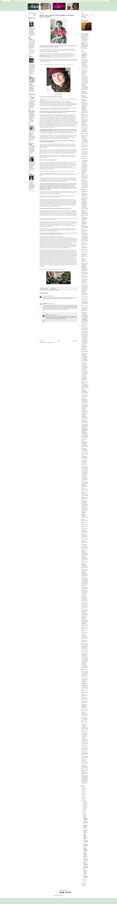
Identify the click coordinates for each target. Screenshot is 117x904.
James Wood (84, 337)
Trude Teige (84, 748)
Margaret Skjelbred (85, 495)
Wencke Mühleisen (85, 767)
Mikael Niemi (84, 534)
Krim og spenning (85, 437)
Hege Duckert (84, 279)
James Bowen (84, 333)
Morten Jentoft (84, 553)
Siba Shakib (84, 666)
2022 (83, 793)
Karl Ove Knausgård (84, 414)
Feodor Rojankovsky (84, 221)
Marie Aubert (84, 503)
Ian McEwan (84, 309)
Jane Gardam (84, 342)
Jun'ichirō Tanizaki (85, 392)
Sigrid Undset (84, 672)
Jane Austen (84, 341)
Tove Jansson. (84, 740)
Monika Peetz (84, 550)
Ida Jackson (84, 312)
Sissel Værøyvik (84, 678)
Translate (85, 17)
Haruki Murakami (85, 277)
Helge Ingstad (84, 288)
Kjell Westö (84, 428)
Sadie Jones (84, 654)
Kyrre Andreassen (85, 450)
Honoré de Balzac (85, 305)
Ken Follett (83, 421)
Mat (82, 519)
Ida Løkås (83, 313)
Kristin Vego (84, 445)
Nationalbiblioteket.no (43, 55)
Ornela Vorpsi (84, 588)
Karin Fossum (84, 411)
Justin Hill (83, 398)
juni (83, 811)
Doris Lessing (84, 175)
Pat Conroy (84, 592)
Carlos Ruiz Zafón (85, 146)
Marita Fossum (84, 508)
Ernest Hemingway (85, 208)
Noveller (83, 573)
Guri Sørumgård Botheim (84, 254)
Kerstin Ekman (84, 424)
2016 (83, 801)
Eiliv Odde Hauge (85, 187)
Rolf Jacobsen (84, 643)
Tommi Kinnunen (85, 722)
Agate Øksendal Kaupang (84, 55)
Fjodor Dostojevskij (85, 227)
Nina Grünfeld (84, 569)
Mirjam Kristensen (85, 542)
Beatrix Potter (84, 103)
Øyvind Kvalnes (84, 780)
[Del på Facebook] (53, 288)
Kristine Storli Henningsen (84, 449)
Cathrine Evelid (84, 151)
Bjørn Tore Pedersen (83, 123)
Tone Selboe (84, 724)
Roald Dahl (84, 640)
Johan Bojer (84, 366)
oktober (84, 805)
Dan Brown (84, 168)
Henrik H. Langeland (84, 292)
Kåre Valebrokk (84, 452)
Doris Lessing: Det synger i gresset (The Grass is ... (85, 845)
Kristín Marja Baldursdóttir (84, 442)
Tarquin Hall (84, 701)
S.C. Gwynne (84, 652)
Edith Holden (84, 182)
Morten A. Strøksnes (83, 552)
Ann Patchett (84, 79)
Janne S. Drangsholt (84, 345)
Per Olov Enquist (85, 600)
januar (84, 880)
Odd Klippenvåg (84, 575)
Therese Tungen (84, 707)
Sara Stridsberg (84, 659)
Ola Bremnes (84, 579)
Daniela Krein (84, 170)
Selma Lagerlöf (84, 661)
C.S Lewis (83, 139)
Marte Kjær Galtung (84, 512)
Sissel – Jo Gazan (85, 676)
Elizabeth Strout (84, 197)
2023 (83, 791)
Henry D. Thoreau (85, 294)
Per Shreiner (84, 604)
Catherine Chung (85, 149)
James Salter (84, 336)
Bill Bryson (83, 109)
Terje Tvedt (84, 704)
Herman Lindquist (85, 296)
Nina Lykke (84, 570)
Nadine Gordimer (85, 559)
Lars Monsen (84, 456)
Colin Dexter (84, 161)
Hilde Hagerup (84, 302)
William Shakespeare (84, 772)
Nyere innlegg (42, 340)
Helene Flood (84, 285)
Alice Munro (84, 69)
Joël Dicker (84, 365)
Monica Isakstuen (85, 548)
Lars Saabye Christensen (84, 461)
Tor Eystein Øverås (85, 728)
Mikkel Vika (84, 535)
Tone (43, 303)
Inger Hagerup (84, 317)
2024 (83, 790)
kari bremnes (84, 404)
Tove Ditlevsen (84, 739)
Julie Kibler (84, 390)
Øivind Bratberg (84, 776)
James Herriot (84, 335)
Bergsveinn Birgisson (84, 107)
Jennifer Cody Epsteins (84, 355)
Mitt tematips (84, 544)
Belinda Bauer (84, 105)
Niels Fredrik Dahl (85, 567)
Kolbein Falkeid (84, 436)
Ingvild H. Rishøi (84, 325)
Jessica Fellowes (85, 360)
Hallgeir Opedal (84, 263)
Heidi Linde (84, 280)
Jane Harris (84, 343)
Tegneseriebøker (85, 702)
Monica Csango (84, 546)
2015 (83, 882)
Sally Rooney (84, 656)
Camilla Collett (84, 140)
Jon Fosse (83, 376)
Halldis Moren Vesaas (84, 260)
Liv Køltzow (84, 476)
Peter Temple (84, 615)
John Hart (83, 370)
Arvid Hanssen (84, 86)
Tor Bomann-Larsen (84, 726)
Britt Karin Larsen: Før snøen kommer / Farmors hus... (85, 872)
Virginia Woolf (84, 765)
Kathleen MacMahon (84, 416)
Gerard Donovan (85, 244)
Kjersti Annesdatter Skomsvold (85, 430)
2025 (83, 788)
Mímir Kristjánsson (85, 536)
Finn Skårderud (84, 226)
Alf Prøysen (84, 66)
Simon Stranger (84, 674)
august (84, 808)
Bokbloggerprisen (85, 125)
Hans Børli (83, 272)
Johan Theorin (84, 367)
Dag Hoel (83, 164)
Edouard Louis (84, 183)
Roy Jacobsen (84, 646)
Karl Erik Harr (84, 412)
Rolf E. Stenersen (85, 641)
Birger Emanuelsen (85, 112)
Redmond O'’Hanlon (83, 635)
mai (83, 812)
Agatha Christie (84, 57)
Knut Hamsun (84, 435)
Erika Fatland (84, 204)
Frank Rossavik (84, 233)
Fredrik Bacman (84, 237)
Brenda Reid (84, 129)
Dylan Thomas (84, 177)
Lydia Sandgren (84, 483)
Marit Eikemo (84, 505)
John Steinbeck (84, 372)
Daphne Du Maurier (84, 172)
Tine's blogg (31, 21)
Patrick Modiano (84, 593)
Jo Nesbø (83, 362)
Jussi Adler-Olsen (85, 396)
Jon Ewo (83, 375)
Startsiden (58, 340)
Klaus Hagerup (84, 433)
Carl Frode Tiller (84, 142)
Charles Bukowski (85, 154)
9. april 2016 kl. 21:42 (50, 296)
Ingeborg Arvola (84, 316)
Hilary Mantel (84, 301)
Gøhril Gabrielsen (85, 256)
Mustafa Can (84, 557)
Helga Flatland (84, 287)
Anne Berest (84, 83)
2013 (83, 885)
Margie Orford (84, 497)
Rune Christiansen (85, 650)
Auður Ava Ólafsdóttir (83, 91)
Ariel (30, 124)
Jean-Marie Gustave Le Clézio (85, 349)
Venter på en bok (85, 754)
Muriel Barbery (84, 554)
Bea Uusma (84, 102)
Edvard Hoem (84, 184)
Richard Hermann (85, 638)
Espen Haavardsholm (84, 212)
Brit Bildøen (84, 130)
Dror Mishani (84, 176)
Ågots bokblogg (31, 156)
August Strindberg (85, 93)
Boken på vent (84, 127)
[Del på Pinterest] (55, 288)
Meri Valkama (84, 528)
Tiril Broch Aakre (84, 715)
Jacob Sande (84, 331)
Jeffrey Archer (84, 353)
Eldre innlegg (75, 340)
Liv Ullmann (84, 477)
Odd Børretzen (84, 574)
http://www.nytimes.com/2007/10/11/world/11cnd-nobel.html (55, 269)
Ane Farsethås (84, 78)
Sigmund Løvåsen (85, 669)
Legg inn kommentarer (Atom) (49, 342)
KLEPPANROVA (31, 94)
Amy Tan (83, 75)
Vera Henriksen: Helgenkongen (85, 841)
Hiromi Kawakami (85, 303)
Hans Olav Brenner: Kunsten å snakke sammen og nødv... (85, 855)
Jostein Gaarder (84, 386)
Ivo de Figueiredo (85, 329)
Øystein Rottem (84, 779)
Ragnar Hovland (84, 628)
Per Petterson (84, 602)
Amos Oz (83, 74)
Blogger (62, 895)
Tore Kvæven (84, 733)
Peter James (84, 606)
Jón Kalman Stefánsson (84, 378)
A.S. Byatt (83, 52)
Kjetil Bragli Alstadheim (84, 432)
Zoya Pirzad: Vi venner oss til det (85, 823)
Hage (83, 258)
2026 (83, 787)
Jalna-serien (84, 332)
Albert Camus (84, 65)
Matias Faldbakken (85, 520)
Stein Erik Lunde (84, 690)
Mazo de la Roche (85, 524)
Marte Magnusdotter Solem (84, 515)
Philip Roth (84, 619)
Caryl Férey (84, 148)
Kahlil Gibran (84, 399)
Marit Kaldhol (84, 506)
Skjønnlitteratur (84, 681)
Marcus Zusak (84, 494)
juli (83, 810)
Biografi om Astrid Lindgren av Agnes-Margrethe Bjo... (85, 837)
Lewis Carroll (84, 468)
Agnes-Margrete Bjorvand (84, 62)
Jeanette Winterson (85, 351)
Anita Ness (44, 296)
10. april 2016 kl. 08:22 (50, 303)
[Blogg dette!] (51, 288)
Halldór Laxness (84, 261)
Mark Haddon (84, 510)
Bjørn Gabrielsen (85, 117)
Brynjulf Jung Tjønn (85, 133)
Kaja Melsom (84, 400)
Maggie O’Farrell (85, 486)
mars (84, 815)
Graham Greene (84, 247)
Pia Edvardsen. (84, 620)
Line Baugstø (84, 471)
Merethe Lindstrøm (85, 526)
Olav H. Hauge (84, 581)
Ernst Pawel (84, 210)
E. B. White (84, 178)
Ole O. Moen (84, 584)
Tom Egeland (84, 717)
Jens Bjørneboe (84, 359)
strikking (83, 694)
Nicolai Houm (84, 566)
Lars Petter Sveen (85, 458)
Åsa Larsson (84, 781)
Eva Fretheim (84, 217)
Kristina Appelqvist (85, 446)
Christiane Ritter (84, 158)
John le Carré (84, 371)
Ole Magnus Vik (84, 582)
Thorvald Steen (84, 714)
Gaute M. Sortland (85, 240)
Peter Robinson (84, 613)
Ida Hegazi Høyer (85, 310)
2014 (83, 884)
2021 (83, 794)
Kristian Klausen (84, 439)
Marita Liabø (84, 509)
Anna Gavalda (84, 80)
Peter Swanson (84, 614)
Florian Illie (84, 229)
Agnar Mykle (84, 59)
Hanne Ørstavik (84, 269)
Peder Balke (84, 599)
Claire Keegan (84, 160)
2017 (83, 800)
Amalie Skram (84, 71)
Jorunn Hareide (84, 384)
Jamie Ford (84, 338)
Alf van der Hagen (85, 67)
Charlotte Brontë (84, 156)
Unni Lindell (84, 751)
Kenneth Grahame (85, 422)
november (85, 804)
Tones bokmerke (35, 4)
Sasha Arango (84, 660)
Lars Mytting (84, 457)
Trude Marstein (84, 747)
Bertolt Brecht (84, 108)
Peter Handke (84, 605)
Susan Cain (84, 697)
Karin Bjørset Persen (84, 408)
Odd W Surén (84, 577)
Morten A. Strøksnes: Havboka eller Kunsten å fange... (85, 819)
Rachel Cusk (84, 627)
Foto (82, 232)
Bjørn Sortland (84, 121)
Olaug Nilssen (84, 580)
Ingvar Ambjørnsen (85, 323)
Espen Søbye (84, 213)
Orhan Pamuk (84, 587)
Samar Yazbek (84, 657)
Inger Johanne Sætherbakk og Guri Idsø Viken (84, 319)
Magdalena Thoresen (84, 485)
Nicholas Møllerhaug (84, 564)
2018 (83, 798)
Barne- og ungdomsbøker (84, 100)
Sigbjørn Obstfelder (85, 667)
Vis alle (35, 191)
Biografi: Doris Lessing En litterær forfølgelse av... (85, 827)
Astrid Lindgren (84, 87)
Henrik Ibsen (84, 293)
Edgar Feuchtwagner (84, 180)
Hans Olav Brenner (85, 273)
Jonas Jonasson (84, 379)
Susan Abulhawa (85, 695)
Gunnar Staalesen (85, 249)
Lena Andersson (84, 464)
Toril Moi (83, 738)
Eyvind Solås (84, 218)
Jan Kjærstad (84, 340)
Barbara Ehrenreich (84, 96)
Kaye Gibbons (84, 420)
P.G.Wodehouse (84, 591)
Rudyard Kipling (84, 648)
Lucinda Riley (84, 482)
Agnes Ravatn (84, 60)
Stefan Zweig (84, 686)
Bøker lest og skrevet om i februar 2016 (85, 877)
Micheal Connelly (85, 532)
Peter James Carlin (85, 607)
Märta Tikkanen (84, 558)
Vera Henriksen (84, 756)
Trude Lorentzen (84, 745)
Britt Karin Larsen (85, 131)
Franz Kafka (84, 234)
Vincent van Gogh (85, 763)
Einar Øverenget (84, 191)
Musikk (83, 556)
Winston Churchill (85, 773)
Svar (43, 300)
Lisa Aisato (84, 473)
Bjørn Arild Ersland (85, 115)
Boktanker (31, 76)
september (85, 807)
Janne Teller (84, 347)
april (84, 814)
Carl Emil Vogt (84, 141)
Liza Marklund (84, 478)
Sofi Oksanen (84, 685)
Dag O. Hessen (84, 165)
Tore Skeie (83, 735)
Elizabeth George (85, 195)
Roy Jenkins (84, 647)
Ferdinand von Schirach (84, 223)
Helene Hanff (84, 286)
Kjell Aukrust (84, 427)
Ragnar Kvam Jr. (84, 630)
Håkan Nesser (84, 307)
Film (82, 225)
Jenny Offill (84, 358)
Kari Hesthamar (84, 406)
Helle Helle (84, 290)
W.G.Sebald (84, 766)
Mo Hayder (84, 545)
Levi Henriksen (84, 467)
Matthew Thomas (85, 522)
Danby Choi (84, 169)
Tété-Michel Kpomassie (84, 706)
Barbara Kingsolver (85, 97)
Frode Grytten (84, 238)
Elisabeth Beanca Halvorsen (85, 194)
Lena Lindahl (84, 466)
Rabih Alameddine (85, 625)
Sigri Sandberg (84, 671)
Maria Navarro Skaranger (84, 501)
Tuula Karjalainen (85, 749)
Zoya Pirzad (84, 775)
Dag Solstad (84, 166)
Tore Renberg (84, 734)
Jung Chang (84, 394)
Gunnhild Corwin (85, 251)
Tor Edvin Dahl (84, 727)
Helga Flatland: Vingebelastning (85, 867)
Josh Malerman (84, 385)
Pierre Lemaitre (84, 621)
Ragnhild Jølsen (84, 632)
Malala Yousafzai (85, 490)
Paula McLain (84, 598)
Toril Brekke (84, 736)
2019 (83, 797)
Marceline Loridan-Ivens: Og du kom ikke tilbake (85, 850)
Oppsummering (84, 585)
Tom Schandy (84, 718)
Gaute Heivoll (84, 239)
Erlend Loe (84, 205)
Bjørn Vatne (84, 124)
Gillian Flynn (84, 246)
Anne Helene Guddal (84, 85)
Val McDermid (84, 753)
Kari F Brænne (84, 405)
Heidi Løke (84, 281)
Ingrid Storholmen (85, 321)
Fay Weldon (84, 219)
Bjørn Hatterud (84, 119)
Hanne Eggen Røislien (84, 265)
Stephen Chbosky (85, 692)
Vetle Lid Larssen (85, 757)
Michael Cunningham (84, 530)
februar (84, 879)
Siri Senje (83, 675)
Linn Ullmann (84, 472)
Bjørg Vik (83, 114)
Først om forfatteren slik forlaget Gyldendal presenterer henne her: (51, 96)
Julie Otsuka (84, 391)
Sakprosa (83, 655)
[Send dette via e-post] (50, 288)
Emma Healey (84, 201)
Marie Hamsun (84, 504)
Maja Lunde (84, 488)
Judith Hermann (84, 387)
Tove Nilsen (84, 741)
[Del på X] (52, 288)
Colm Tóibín (84, 163)
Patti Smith (83, 595)
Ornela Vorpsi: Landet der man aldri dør (85, 859)
